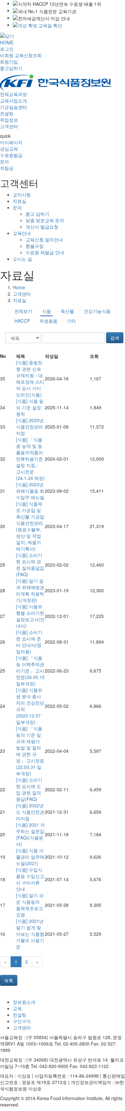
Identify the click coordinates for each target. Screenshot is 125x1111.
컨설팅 (6, 113)
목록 (8, 980)
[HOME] (55, 82)
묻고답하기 (11, 68)
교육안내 (22, 233)
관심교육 (9, 148)
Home (19, 287)
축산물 (67, 311)
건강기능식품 (97, 311)
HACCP (22, 320)
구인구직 (22, 1021)
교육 (17, 1008)
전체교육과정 (13, 94)
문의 (4, 161)
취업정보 (9, 120)
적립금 (6, 168)
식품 (46, 311)
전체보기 (23, 311)
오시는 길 (22, 259)
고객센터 (9, 126)
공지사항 (22, 194)
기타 (71, 320)
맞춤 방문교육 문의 (45, 220)
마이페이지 (11, 142)
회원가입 (9, 61)
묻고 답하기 (37, 214)
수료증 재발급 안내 (45, 252)
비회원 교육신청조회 (21, 55)
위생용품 (48, 320)
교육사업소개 (13, 100)
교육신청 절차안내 (44, 239)
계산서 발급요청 (42, 226)
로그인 (6, 49)
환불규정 (35, 246)
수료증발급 (11, 155)
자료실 (19, 201)
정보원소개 (24, 1002)
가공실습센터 (13, 107)
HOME (6, 42)
